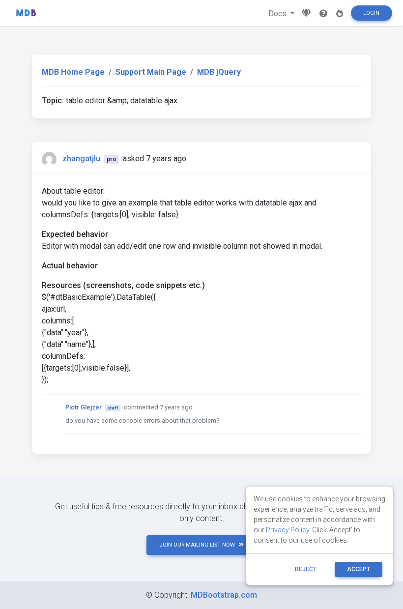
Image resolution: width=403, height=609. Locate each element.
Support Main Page (150, 72)
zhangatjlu (81, 158)
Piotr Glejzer (83, 407)
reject (306, 569)
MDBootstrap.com (224, 595)
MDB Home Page (73, 72)
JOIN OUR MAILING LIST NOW (197, 545)
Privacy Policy (287, 530)
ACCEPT (358, 569)
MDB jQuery (219, 72)
